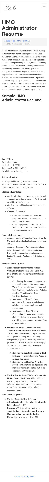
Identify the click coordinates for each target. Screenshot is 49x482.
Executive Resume (20, 40)
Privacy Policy (29, 476)
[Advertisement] (24, 132)
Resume (7, 40)
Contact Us (18, 476)
